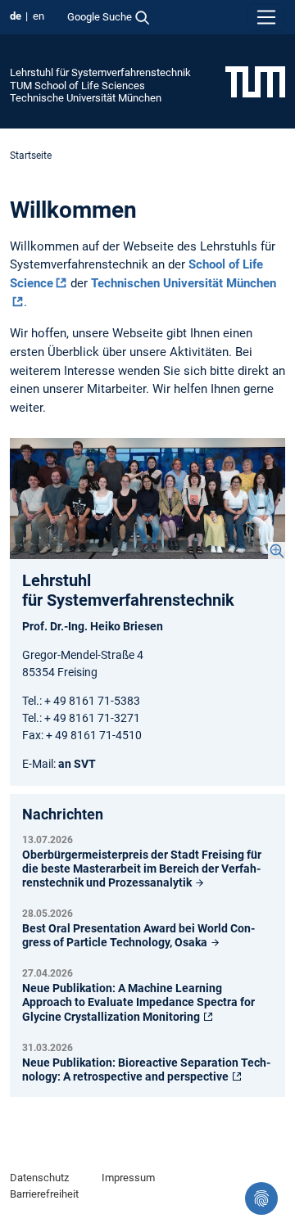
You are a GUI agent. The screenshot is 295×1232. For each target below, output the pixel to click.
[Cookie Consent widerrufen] (261, 1198)
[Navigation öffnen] (266, 17)
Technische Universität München (85, 98)
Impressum (128, 1177)
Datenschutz (39, 1177)
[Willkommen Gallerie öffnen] (147, 498)
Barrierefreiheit (44, 1194)
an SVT (77, 763)
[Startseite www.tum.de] (255, 81)
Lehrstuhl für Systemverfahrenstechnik (100, 72)
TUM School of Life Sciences (77, 85)
